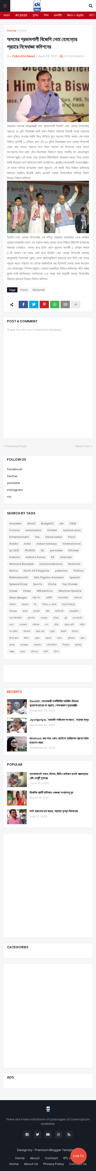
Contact (51, 1158)
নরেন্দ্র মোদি (69, 624)
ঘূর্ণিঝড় (56, 618)
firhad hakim (53, 537)
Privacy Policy (53, 1164)
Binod (31, 523)
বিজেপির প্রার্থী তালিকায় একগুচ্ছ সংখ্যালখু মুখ (51, 793)
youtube (13, 483)
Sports (37, 584)
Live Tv (78, 1156)
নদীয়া (56, 624)
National (39, 290)
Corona (14, 530)
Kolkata (14, 557)
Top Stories (70, 584)
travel (13, 591)
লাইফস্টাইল (52, 645)
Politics (78, 570)
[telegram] (48, 677)
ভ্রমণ (37, 638)
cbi (61, 523)
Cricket (52, 530)
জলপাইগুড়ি (77, 618)
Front (23, 30)
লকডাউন (37, 645)
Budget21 (47, 523)
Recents (14, 691)
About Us (31, 1164)
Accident (15, 523)
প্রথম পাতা (40, 631)
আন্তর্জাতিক (63, 597)
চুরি (66, 618)
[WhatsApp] (54, 304)
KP (52, 557)
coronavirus (33, 530)
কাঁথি (47, 611)
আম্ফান (25, 604)
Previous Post (16, 446)
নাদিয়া (82, 624)
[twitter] (48, 670)
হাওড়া (22, 651)
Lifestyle (66, 557)
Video (27, 591)
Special (75, 577)
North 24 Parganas (36, 570)
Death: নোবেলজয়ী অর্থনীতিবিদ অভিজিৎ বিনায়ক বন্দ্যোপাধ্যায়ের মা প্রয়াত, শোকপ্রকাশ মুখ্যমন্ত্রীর (54, 703)
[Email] (65, 304)
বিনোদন (75, 631)
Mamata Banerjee (21, 564)
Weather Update (69, 591)
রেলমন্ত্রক (24, 645)
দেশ (46, 624)
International (72, 544)
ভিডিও (26, 638)
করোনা (6, 15)
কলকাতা (36, 611)
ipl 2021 (14, 550)
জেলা (11, 624)
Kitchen (74, 550)
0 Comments (74, 56)
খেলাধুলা (44, 618)
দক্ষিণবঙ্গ (36, 624)
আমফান (12, 604)
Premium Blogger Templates (57, 1150)
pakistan (61, 570)
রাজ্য (83, 638)
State (52, 584)
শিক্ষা (46, 15)
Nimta (13, 570)
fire (37, 537)
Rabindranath (18, 577)
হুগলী (46, 651)
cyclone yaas (72, 530)
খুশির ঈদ (31, 618)
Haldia (13, 544)
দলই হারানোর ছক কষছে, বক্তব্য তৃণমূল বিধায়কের (54, 811)
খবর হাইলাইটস (15, 618)
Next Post (82, 446)
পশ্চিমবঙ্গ (26, 631)
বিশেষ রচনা (13, 638)
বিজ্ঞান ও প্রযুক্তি (75, 15)
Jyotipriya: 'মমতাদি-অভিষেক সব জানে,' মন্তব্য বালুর (59, 720)
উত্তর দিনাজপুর (68, 604)
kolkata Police (35, 557)
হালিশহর (34, 651)
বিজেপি (63, 631)
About (35, 1158)
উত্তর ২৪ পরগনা (49, 604)
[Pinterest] (44, 304)
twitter (12, 476)
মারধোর (48, 638)
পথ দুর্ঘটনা (13, 631)
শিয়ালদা (66, 645)
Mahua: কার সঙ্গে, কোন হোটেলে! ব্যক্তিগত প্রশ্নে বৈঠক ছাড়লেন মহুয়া (59, 740)
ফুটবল (35, 15)
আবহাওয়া (78, 597)
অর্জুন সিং (36, 597)
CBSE (72, 523)
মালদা (59, 638)
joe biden (56, 550)
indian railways (47, 544)
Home (11, 30)
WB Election (45, 591)
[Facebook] (23, 304)
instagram (15, 490)
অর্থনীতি (49, 597)
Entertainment (19, 537)
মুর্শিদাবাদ (71, 638)
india (27, 544)
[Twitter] (33, 304)
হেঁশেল (56, 651)
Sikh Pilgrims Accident (49, 577)
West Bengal (18, 597)
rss (9, 496)
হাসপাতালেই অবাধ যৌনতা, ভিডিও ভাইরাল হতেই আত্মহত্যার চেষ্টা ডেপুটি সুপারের (59, 776)
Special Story (18, 584)
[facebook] (48, 668)
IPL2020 (21, 15)
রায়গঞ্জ (11, 645)
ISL (42, 550)
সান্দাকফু (78, 645)
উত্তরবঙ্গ (13, 611)
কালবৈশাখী (59, 611)
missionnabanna (50, 564)
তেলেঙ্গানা (23, 624)
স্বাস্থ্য (11, 651)
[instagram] (48, 675)
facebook (14, 469)
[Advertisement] (48, 885)
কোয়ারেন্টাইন (74, 611)
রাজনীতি (58, 15)
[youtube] (48, 673)
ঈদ (35, 604)
